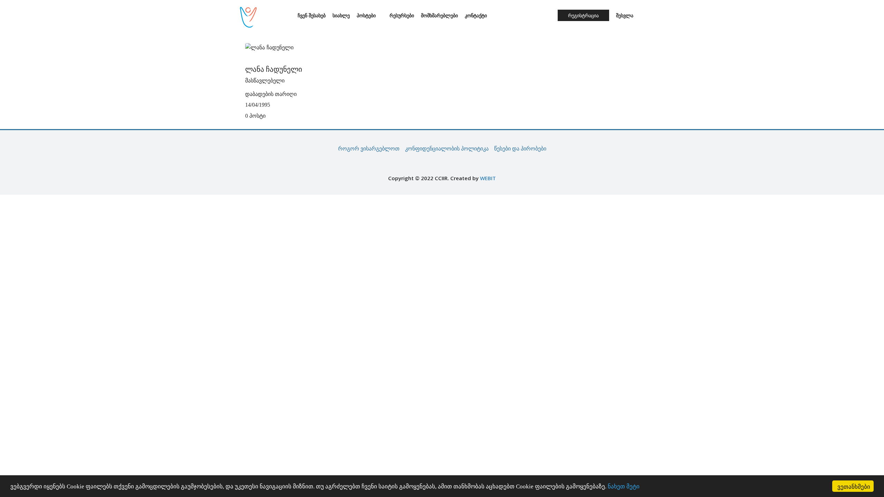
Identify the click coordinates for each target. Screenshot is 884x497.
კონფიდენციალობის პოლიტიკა (447, 149)
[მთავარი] (287, 16)
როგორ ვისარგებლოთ (369, 149)
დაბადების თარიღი (271, 94)
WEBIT (488, 178)
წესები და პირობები (520, 149)
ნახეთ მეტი (624, 486)
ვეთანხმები (853, 486)
